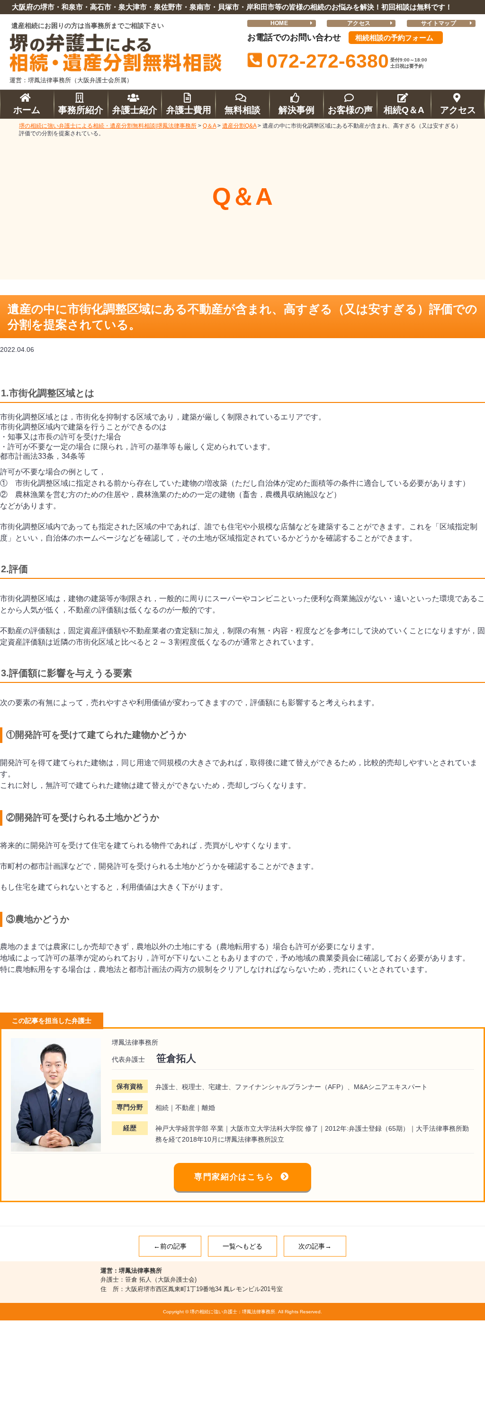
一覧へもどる (242, 1246)
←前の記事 (170, 1246)
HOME (279, 23)
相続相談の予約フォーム (394, 38)
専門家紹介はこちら (234, 1176)
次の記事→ (315, 1246)
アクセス (358, 23)
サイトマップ (438, 23)
